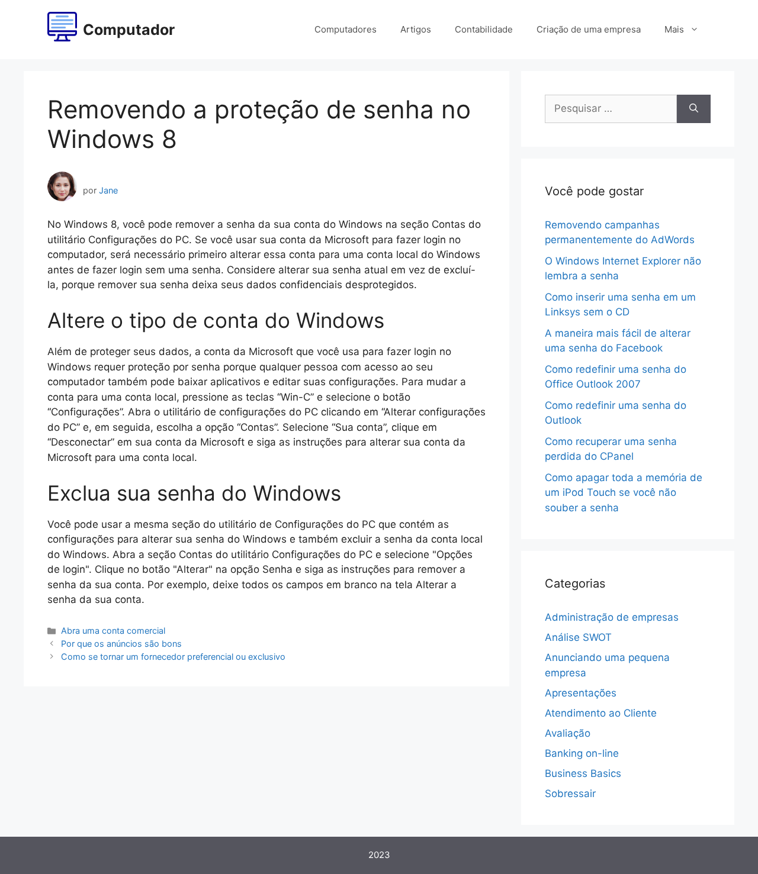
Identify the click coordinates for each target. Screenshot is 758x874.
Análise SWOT (578, 637)
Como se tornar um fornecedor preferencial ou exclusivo (173, 657)
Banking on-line (582, 753)
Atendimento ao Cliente (601, 713)
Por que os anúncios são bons (121, 643)
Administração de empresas (612, 617)
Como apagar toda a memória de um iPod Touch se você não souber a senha (623, 493)
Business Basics (583, 773)
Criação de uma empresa (589, 29)
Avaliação (567, 733)
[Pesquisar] (694, 109)
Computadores (345, 29)
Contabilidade (484, 29)
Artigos (415, 29)
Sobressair (570, 793)
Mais (674, 29)
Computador (129, 29)
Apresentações (580, 693)
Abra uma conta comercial (113, 630)
